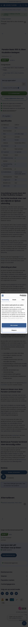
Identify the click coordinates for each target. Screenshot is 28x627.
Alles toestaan (14, 325)
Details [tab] (14, 299)
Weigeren (14, 330)
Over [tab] (23, 299)
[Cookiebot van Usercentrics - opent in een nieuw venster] (20, 296)
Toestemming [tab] (5, 299)
